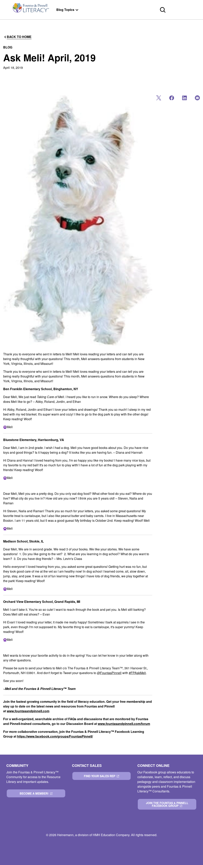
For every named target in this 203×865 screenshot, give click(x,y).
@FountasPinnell (109, 673)
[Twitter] (158, 99)
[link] (30, 9)
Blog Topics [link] (65, 9)
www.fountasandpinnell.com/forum (124, 723)
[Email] (197, 99)
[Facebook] (171, 99)
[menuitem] (30, 9)
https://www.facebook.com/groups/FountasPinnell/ (55, 736)
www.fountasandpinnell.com (28, 711)
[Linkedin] (184, 99)
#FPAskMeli (137, 673)
